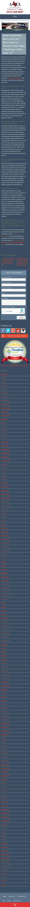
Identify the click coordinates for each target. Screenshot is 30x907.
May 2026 (3, 385)
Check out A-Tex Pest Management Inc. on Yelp (14, 365)
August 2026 (4, 374)
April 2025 (4, 434)
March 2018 (4, 753)
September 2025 (5, 415)
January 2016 (4, 851)
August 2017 (4, 779)
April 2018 (4, 749)
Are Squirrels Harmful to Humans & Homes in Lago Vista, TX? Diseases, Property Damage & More (21, 262)
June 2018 (3, 742)
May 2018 (3, 746)
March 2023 (4, 528)
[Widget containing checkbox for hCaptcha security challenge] (13, 311)
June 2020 (3, 652)
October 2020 (5, 637)
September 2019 (5, 685)
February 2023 (5, 532)
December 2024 (5, 449)
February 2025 (5, 442)
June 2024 (3, 472)
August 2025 (4, 419)
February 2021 (5, 622)
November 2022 (5, 543)
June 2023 (3, 517)
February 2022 (5, 577)
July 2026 (3, 378)
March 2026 (4, 393)
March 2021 (4, 618)
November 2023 (5, 498)
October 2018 (5, 727)
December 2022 (5, 539)
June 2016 (3, 832)
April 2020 (4, 659)
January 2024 (4, 490)
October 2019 (5, 682)
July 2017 (3, 783)
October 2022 (5, 547)
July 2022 (3, 558)
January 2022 (4, 580)
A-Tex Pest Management (14, 78)
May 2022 (3, 565)
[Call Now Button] (15, 904)
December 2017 (5, 764)
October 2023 (5, 502)
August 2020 (4, 644)
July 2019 (3, 693)
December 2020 (5, 629)
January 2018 (4, 760)
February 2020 (5, 667)
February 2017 (5, 802)
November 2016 (5, 813)
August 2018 (4, 734)
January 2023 (4, 535)
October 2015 (5, 862)
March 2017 (4, 798)
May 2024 (3, 475)
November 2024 (5, 453)
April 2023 (4, 524)
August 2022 (4, 554)
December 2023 (5, 494)
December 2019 (5, 674)
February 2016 (5, 847)
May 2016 (3, 836)
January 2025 (4, 445)
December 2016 (5, 809)
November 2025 (5, 408)
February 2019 (5, 712)
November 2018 (5, 723)
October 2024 (5, 457)
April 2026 (4, 389)
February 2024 (5, 487)
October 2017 (5, 772)
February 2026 (5, 397)
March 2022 (4, 573)
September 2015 (5, 866)
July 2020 (3, 648)
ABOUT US (12, 896)
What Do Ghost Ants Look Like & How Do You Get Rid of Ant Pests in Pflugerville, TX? (8, 262)
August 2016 (4, 824)
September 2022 (5, 550)
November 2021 (5, 588)
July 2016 (3, 828)
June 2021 (3, 607)
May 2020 (3, 655)
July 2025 (3, 423)
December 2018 (5, 719)
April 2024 (4, 479)
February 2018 (5, 757)
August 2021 (4, 599)
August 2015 (4, 869)
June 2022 (3, 562)
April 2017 (4, 794)
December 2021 (5, 584)
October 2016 (5, 817)
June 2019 (3, 697)
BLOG (9, 901)
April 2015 (4, 884)
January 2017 (4, 806)
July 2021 (3, 603)
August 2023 (4, 509)
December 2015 (5, 854)
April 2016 (4, 839)
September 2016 (5, 821)
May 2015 (3, 881)
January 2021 (4, 625)
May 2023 (3, 520)
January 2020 (4, 670)
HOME (4, 896)
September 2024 (5, 460)
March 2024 (4, 483)
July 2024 (3, 468)
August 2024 (4, 464)
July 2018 (3, 738)
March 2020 (4, 663)
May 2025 (3, 430)
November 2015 (5, 858)
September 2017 (5, 775)
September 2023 (5, 505)
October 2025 (5, 412)
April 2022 (4, 569)
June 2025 (3, 427)
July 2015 (3, 873)
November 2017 (5, 768)
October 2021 (5, 592)
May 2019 (3, 700)
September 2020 (5, 640)
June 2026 (3, 382)
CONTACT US (17, 901)
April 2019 (4, 704)
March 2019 (4, 708)
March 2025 (4, 438)
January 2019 (4, 715)
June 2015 (3, 877)
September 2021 (5, 595)
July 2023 (3, 513)
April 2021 (4, 614)
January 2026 (4, 400)
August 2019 (4, 689)
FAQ (4, 901)
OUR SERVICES (21, 896)
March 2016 (4, 843)
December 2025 (5, 404)
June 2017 (3, 787)
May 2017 (3, 791)
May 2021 (3, 610)
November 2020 (5, 633)
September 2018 (5, 730)
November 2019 (5, 678)
